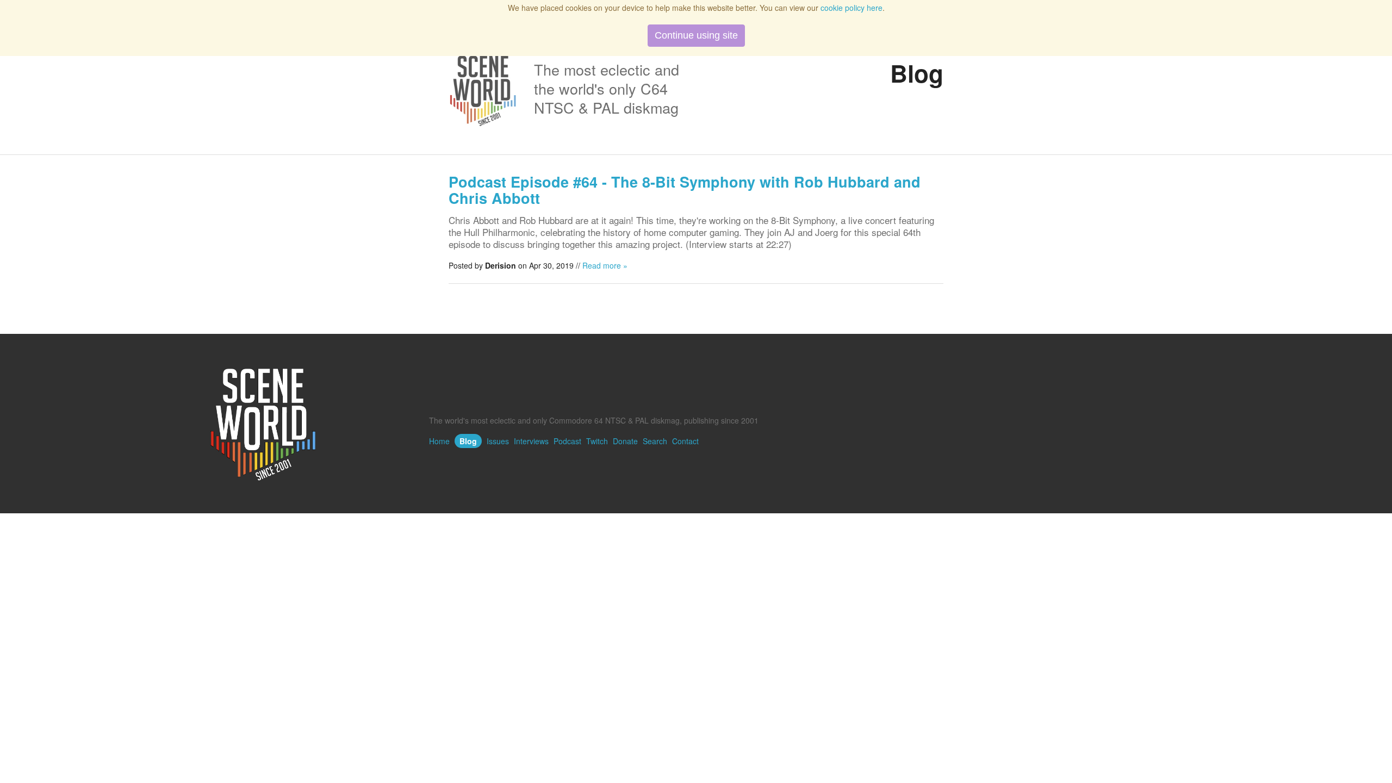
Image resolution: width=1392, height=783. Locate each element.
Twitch (597, 441)
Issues (498, 441)
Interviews (531, 441)
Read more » (604, 265)
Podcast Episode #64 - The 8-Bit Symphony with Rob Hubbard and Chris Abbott (685, 189)
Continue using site (696, 35)
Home (439, 441)
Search (655, 441)
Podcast (567, 441)
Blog (468, 441)
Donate (625, 441)
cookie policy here (852, 7)
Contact (685, 441)
